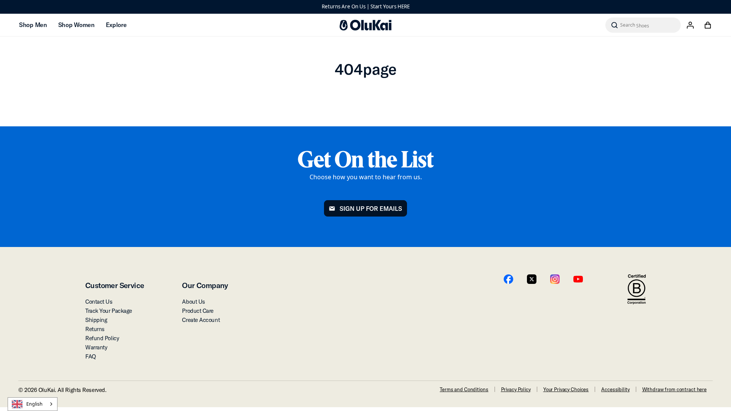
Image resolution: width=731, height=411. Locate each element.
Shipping (96, 319)
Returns (95, 329)
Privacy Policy (516, 389)
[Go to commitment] (636, 289)
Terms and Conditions (464, 389)
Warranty (96, 347)
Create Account (201, 319)
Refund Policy (102, 338)
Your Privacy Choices (566, 389)
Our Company (205, 285)
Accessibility (615, 389)
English (34, 404)
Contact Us (99, 301)
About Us (193, 301)
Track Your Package (108, 310)
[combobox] (32, 404)
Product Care (198, 310)
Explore (116, 25)
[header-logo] (365, 25)
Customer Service (114, 285)
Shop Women (76, 25)
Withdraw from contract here (674, 389)
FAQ (90, 356)
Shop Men (33, 25)
